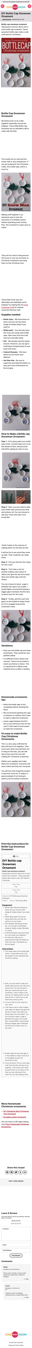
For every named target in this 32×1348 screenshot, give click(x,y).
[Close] (28, 662)
